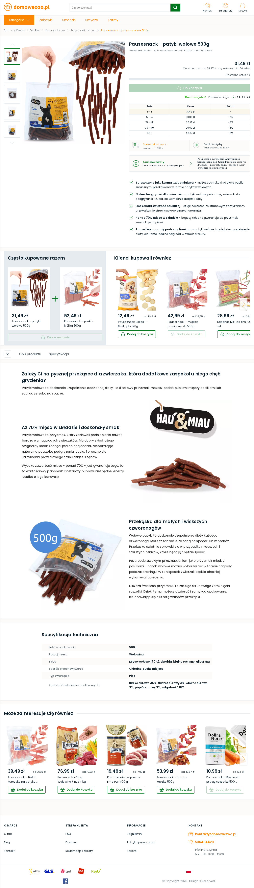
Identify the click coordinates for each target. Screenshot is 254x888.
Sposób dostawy (153, 144)
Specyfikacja (59, 354)
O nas (8, 834)
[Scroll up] (7, 354)
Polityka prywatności (141, 842)
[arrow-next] (243, 304)
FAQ (68, 834)
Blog (7, 842)
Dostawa (71, 842)
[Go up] (12, 44)
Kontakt (9, 851)
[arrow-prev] (121, 304)
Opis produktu (30, 354)
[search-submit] (175, 8)
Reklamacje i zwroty (79, 851)
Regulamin (134, 834)
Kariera (132, 851)
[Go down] (12, 143)
